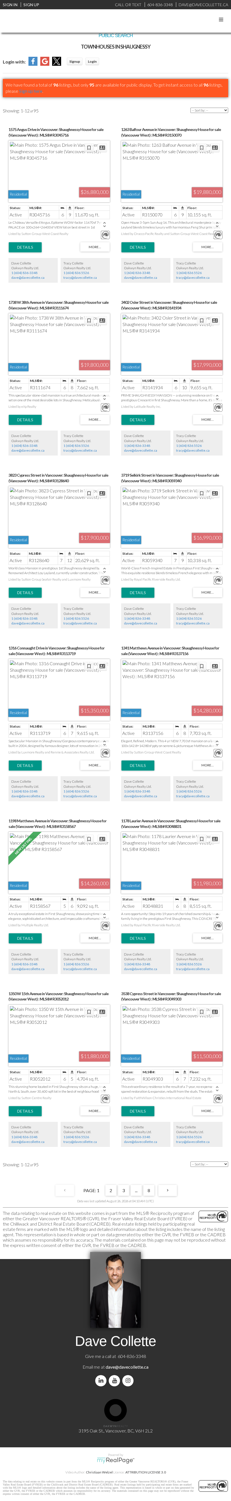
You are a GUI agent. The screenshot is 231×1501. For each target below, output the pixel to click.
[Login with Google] (44, 64)
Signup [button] (74, 61)
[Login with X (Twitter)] (56, 64)
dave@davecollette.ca (28, 277)
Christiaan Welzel (99, 1472)
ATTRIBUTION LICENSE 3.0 (145, 1472)
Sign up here (30, 91)
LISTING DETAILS (25, 247)
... (136, 1190)
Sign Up (31, 4)
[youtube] (115, 1380)
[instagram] (129, 1380)
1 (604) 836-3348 (24, 273)
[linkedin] (102, 1380)
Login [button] (92, 61)
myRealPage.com (116, 1460)
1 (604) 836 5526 (76, 273)
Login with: (14, 61)
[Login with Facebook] (32, 64)
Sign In (10, 4)
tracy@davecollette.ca (80, 277)
